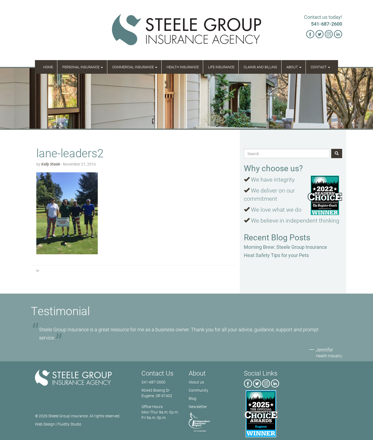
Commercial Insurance (133, 67)
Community (198, 390)
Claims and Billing (260, 67)
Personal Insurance (81, 67)
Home (48, 67)
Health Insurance (183, 67)
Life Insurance (221, 67)
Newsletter (198, 406)
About (292, 67)
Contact (319, 67)
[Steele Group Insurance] (82, 378)
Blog (192, 398)
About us (196, 382)
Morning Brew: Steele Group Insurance (285, 247)
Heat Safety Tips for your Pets (276, 255)
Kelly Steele (50, 164)
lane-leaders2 (69, 152)
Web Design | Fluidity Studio (58, 424)
